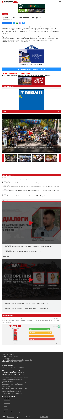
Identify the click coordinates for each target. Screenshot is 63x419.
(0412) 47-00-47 (9, 367)
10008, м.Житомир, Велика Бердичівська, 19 (19, 360)
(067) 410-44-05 (9, 358)
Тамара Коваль (17, 361)
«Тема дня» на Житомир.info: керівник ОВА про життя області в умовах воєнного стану (26, 303)
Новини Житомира (8, 175)
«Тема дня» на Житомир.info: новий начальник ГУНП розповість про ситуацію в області (26, 308)
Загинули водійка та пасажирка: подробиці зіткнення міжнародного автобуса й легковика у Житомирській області (30, 186)
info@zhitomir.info (13, 356)
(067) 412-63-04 (19, 367)
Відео (4, 111)
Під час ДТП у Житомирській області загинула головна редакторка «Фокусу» (21, 183)
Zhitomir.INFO (10, 417)
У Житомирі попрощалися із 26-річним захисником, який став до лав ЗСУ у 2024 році (23, 196)
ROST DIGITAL (44, 417)
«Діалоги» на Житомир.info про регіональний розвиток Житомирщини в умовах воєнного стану (28, 246)
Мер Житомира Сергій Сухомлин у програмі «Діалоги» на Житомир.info (23, 251)
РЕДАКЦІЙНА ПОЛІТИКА (9, 396)
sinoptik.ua (20, 412)
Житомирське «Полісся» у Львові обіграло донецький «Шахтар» (18, 179)
